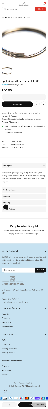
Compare (5, 366)
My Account (6, 370)
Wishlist (4, 374)
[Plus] (43, 97)
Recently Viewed (8, 352)
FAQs (4, 340)
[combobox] (24, 9)
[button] (5, 84)
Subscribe (40, 270)
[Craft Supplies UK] (24, 4)
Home (4, 17)
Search (40, 9)
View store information (13, 132)
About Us (5, 314)
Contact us (6, 318)
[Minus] (5, 97)
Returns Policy (7, 322)
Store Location (7, 326)
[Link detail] (5, 391)
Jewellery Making (17, 144)
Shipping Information (9, 348)
